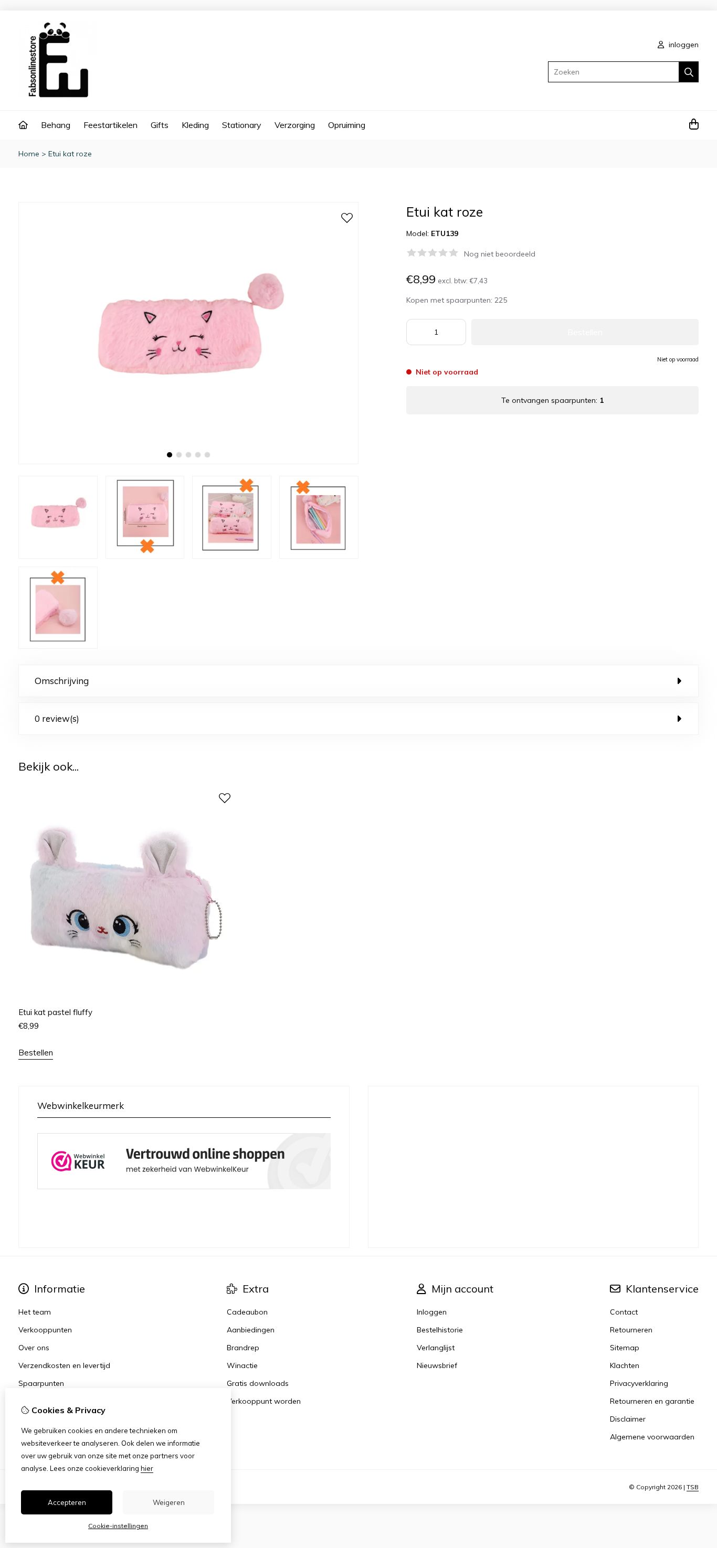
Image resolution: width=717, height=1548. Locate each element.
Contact (624, 1312)
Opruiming (346, 125)
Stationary (241, 125)
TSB (693, 1487)
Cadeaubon (247, 1312)
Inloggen (432, 1312)
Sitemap (624, 1347)
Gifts (159, 125)
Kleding (195, 125)
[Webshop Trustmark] (184, 1191)
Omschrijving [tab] (62, 680)
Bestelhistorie (440, 1330)
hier (147, 1468)
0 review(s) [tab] (57, 718)
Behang (55, 125)
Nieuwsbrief (437, 1365)
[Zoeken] (689, 71)
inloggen (683, 44)
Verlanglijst (436, 1347)
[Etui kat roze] (188, 461)
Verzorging (295, 125)
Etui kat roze (70, 153)
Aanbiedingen (251, 1330)
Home (28, 153)
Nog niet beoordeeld (499, 254)
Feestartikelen (110, 125)
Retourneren (631, 1330)
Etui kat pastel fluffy (55, 1012)
